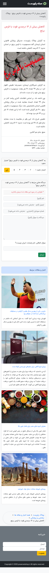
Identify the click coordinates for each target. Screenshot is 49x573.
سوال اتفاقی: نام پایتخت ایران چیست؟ (30, 243)
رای (7, 170)
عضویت (42, 553)
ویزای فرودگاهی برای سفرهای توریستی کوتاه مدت (29, 366)
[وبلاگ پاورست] (37, 4)
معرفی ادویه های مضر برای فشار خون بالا (32, 426)
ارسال (42, 254)
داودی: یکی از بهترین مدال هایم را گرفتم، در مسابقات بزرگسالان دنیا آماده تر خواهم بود (28, 312)
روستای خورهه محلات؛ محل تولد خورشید (32, 489)
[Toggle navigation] (4, 3)
